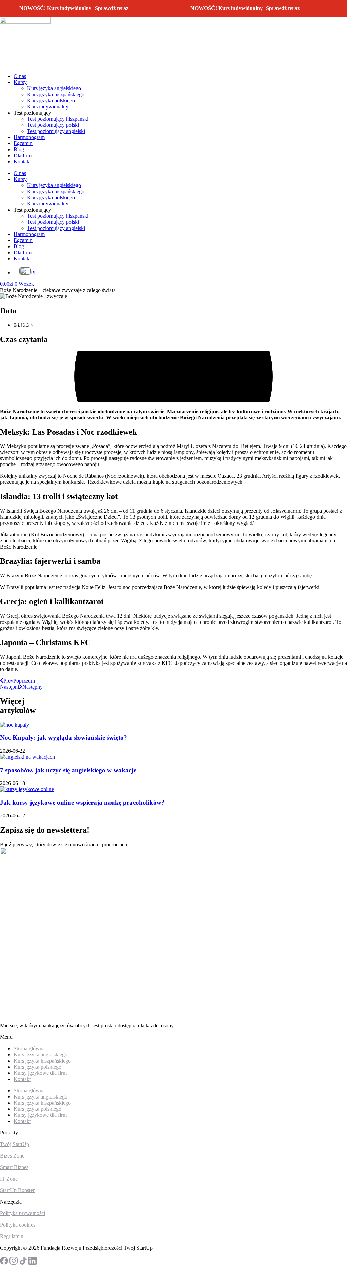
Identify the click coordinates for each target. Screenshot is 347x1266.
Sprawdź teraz (111, 8)
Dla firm (23, 155)
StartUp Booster (17, 1190)
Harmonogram (29, 137)
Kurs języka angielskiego (54, 88)
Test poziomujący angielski (56, 131)
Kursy (20, 82)
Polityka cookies (17, 1225)
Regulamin (11, 1236)
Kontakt (22, 161)
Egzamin (23, 143)
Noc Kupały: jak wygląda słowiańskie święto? (63, 737)
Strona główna (29, 1090)
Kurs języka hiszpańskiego (55, 94)
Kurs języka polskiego (51, 100)
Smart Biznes (14, 1167)
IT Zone (9, 1179)
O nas (20, 76)
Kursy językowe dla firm (40, 1073)
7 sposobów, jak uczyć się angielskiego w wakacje (68, 770)
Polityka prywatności (22, 1213)
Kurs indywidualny (47, 107)
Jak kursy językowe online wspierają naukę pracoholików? (82, 802)
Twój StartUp (14, 1144)
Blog (19, 149)
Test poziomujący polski (53, 125)
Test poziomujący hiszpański (57, 119)
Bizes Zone (12, 1156)
